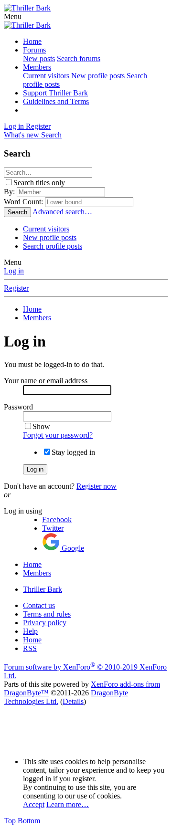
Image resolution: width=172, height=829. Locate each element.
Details (73, 701)
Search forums (78, 58)
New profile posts (98, 76)
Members (37, 67)
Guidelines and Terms (56, 101)
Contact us (39, 605)
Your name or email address (45, 381)
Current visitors (46, 76)
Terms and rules (47, 614)
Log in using (23, 511)
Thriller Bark (42, 589)
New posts (39, 58)
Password (18, 407)
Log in (14, 271)
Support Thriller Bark (55, 93)
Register (16, 288)
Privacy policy (44, 623)
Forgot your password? (58, 435)
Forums (34, 50)
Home (32, 41)
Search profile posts (52, 246)
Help (30, 631)
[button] (13, 16)
